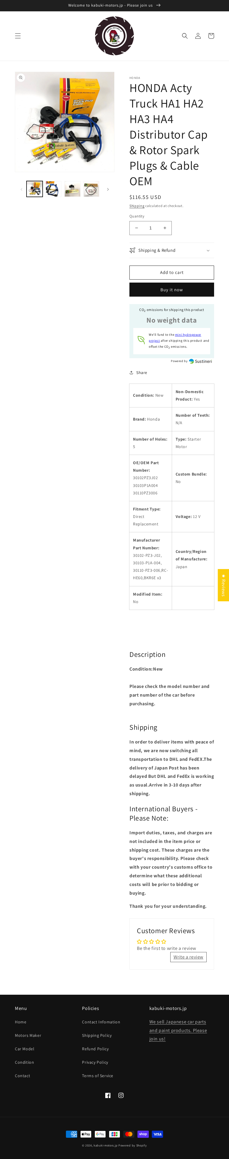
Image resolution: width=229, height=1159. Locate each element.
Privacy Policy (95, 1062)
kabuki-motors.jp (105, 1145)
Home (20, 1022)
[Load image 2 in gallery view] (54, 189)
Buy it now (171, 289)
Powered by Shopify (132, 1145)
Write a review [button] (188, 957)
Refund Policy (95, 1048)
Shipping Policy (97, 1035)
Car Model (24, 1048)
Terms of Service (97, 1075)
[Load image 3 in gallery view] (72, 189)
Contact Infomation (101, 1022)
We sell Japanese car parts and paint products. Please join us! (178, 1030)
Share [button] (141, 372)
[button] (17, 35)
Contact (22, 1075)
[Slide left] (21, 189)
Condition (24, 1062)
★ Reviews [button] (223, 585)
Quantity (136, 216)
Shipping (137, 205)
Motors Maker (28, 1035)
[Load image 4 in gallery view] (91, 189)
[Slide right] (107, 189)
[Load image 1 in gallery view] (35, 189)
